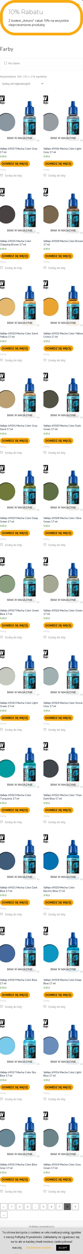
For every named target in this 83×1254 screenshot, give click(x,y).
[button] (11, 175)
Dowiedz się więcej (15, 163)
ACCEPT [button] (62, 1247)
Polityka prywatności (41, 1226)
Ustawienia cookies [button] (38, 1247)
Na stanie (14, 63)
